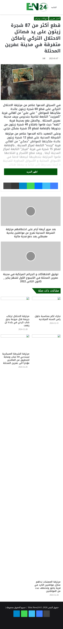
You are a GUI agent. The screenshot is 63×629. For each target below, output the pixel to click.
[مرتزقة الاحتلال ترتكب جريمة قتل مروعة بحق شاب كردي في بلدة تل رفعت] (15, 305)
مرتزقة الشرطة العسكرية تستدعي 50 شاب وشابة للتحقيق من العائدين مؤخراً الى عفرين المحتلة (15, 358)
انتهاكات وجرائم (41, 18)
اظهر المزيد (31, 172)
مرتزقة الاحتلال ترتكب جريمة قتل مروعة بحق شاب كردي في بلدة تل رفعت (17, 321)
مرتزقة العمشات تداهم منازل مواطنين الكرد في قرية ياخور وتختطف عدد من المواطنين (47, 586)
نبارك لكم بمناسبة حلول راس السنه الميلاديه (48, 318)
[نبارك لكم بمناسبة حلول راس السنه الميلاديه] (46, 305)
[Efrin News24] (37, 7)
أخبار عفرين (55, 18)
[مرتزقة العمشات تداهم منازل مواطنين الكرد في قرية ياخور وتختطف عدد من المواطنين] (46, 456)
